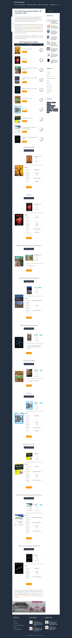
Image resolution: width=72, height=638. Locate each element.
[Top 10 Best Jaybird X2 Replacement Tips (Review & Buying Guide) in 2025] (48, 48)
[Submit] (57, 10)
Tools (48, 93)
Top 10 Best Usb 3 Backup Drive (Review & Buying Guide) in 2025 (54, 62)
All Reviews (48, 72)
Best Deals (48, 74)
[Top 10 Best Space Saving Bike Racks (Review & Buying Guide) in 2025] (48, 37)
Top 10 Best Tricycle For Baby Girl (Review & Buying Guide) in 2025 (54, 56)
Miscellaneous (53, 4)
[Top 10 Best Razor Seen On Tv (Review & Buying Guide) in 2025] (48, 26)
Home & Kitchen (22, 4)
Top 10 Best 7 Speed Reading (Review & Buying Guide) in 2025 (53, 623)
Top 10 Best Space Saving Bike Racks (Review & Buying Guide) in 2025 (54, 38)
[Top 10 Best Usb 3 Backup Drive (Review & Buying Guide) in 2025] (48, 60)
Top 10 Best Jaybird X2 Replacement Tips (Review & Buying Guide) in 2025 (54, 50)
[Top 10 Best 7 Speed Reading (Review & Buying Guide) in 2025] (46, 622)
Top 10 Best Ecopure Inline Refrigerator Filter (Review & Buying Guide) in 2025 (54, 22)
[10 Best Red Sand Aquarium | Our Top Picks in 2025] (46, 627)
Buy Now (24, 51)
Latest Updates (49, 89)
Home (16, 4)
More (58, 4)
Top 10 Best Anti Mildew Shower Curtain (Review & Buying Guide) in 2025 (54, 44)
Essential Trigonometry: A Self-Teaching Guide (30, 25)
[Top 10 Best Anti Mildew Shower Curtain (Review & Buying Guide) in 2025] (48, 42)
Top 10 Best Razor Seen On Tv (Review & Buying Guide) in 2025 (54, 27)
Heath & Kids (45, 4)
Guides (48, 82)
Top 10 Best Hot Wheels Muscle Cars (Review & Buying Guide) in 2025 (54, 32)
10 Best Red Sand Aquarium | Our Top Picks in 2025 (52, 628)
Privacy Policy (16, 623)
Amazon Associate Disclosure (18, 625)
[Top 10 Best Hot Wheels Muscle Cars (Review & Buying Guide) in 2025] (48, 31)
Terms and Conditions (17, 629)
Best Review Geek (19, 2)
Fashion (39, 4)
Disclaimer (15, 627)
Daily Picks (48, 76)
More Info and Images (29, 150)
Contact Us (15, 621)
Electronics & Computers (31, 4)
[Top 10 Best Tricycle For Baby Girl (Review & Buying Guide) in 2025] (48, 54)
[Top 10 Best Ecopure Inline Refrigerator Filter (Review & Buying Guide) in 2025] (48, 20)
